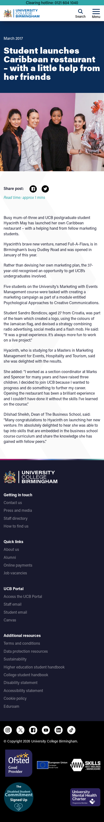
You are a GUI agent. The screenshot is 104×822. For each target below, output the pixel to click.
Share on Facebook (33, 189)
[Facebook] (33, 730)
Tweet (45, 189)
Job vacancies (15, 572)
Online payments (18, 565)
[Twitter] (20, 730)
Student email (15, 612)
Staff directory (16, 518)
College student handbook (26, 674)
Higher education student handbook (34, 666)
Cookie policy (15, 698)
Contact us (13, 502)
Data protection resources (26, 651)
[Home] (21, 13)
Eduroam (11, 706)
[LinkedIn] (58, 730)
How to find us (16, 526)
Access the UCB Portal (23, 596)
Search (80, 16)
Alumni (10, 557)
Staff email (13, 604)
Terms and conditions (22, 643)
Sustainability (15, 658)
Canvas (10, 619)
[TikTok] (71, 730)
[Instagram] (8, 730)
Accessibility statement (23, 690)
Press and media (18, 510)
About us (11, 549)
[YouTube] (46, 730)
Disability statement (20, 682)
